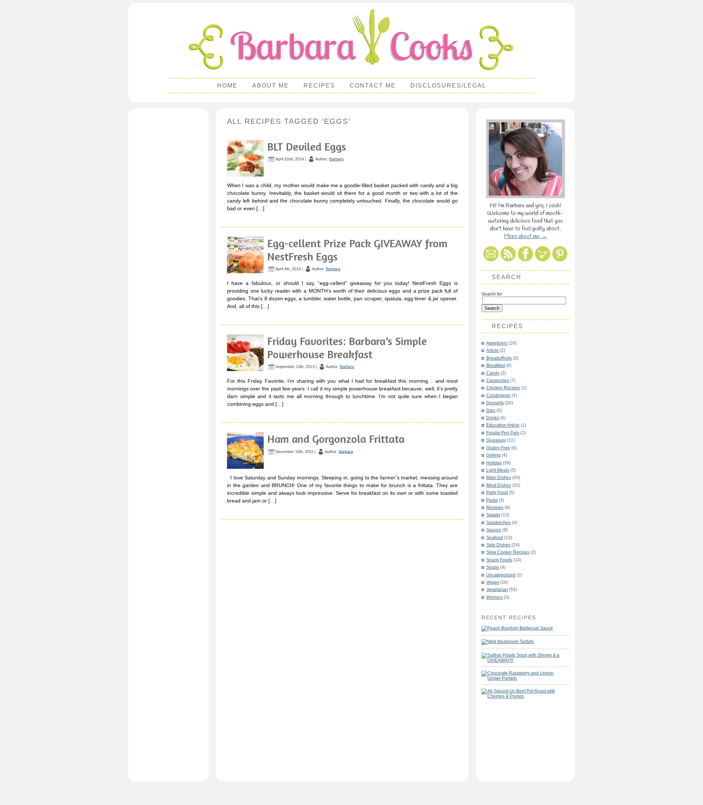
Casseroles (497, 380)
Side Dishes (498, 545)
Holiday (494, 462)
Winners (494, 597)
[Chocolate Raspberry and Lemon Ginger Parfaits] (521, 676)
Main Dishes (498, 477)
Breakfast (495, 365)
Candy (492, 373)
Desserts (495, 402)
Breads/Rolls (499, 358)
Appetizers (496, 343)
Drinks (492, 417)
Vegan (492, 582)
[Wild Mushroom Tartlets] (507, 642)
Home (227, 85)
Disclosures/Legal (448, 85)
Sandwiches (498, 522)
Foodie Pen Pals (502, 432)
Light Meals (497, 470)
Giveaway (496, 440)
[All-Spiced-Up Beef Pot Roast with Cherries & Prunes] (521, 694)
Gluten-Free (498, 447)
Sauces (493, 530)
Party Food (497, 492)
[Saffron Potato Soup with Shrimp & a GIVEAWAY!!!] (521, 658)
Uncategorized (501, 575)
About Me (270, 85)
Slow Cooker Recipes (507, 552)
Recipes (319, 85)
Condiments (498, 395)
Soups (492, 567)
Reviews (494, 507)
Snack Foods (499, 560)
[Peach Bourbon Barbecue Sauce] (517, 628)
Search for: (492, 294)
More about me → (525, 236)
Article (492, 350)
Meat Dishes (498, 485)
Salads (493, 515)
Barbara (336, 159)
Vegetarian (497, 589)
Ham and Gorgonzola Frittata (336, 438)
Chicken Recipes (503, 387)
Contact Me (373, 85)
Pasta (492, 500)
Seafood (494, 537)
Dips (490, 410)
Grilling (493, 455)
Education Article (503, 425)
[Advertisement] (168, 222)
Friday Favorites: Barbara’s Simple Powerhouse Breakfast (347, 347)
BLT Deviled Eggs (306, 146)
